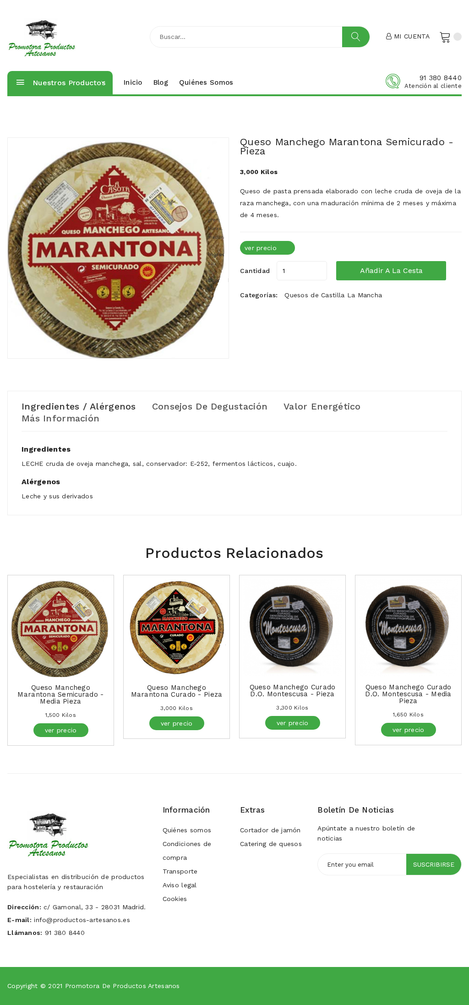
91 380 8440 (441, 78)
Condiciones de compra (187, 850)
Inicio (133, 82)
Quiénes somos (206, 82)
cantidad (255, 270)
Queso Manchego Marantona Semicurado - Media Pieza (60, 694)
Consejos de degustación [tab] (209, 406)
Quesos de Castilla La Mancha (333, 295)
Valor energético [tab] (322, 406)
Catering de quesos (271, 843)
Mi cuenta (411, 36)
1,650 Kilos (408, 714)
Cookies (175, 898)
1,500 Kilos (60, 715)
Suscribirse (433, 864)
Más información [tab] (60, 418)
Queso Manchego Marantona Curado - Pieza (177, 691)
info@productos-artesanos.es (82, 919)
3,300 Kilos (292, 708)
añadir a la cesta (391, 270)
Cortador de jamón (270, 830)
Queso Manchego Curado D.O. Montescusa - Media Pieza (408, 694)
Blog (160, 82)
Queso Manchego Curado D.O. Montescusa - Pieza (293, 690)
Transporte (180, 871)
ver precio (261, 247)
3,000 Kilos (176, 708)
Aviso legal (180, 885)
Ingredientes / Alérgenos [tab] (79, 406)
